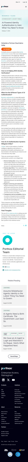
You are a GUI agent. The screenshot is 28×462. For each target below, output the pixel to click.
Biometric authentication (7, 97)
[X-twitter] (8, 380)
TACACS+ (3, 395)
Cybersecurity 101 (18, 423)
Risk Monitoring (18, 395)
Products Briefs (18, 415)
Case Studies (17, 413)
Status (16, 441)
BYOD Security (18, 401)
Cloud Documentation (19, 421)
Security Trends (17, 19)
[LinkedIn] (3, 270)
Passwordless (18, 391)
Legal (9, 441)
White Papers (17, 417)
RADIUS (3, 393)
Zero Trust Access (19, 403)
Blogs (13, 16)
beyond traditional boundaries (13, 86)
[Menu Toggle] (26, 6)
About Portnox (4, 411)
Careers (3, 419)
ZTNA (2, 391)
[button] (24, 225)
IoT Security (17, 399)
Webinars (17, 419)
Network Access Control (20, 393)
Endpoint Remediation (19, 397)
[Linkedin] (3, 380)
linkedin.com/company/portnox (12, 270)
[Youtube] (13, 380)
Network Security (6, 19)
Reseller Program (5, 431)
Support (5, 441)
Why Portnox (4, 413)
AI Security (17, 389)
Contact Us (3, 421)
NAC (2, 389)
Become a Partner (5, 433)
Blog (16, 411)
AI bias (3, 146)
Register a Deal (4, 435)
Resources (5, 16)
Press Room (4, 417)
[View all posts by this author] (3, 266)
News (2, 415)
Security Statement (5, 423)
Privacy (12, 441)
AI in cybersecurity (12, 213)
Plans (2, 397)
